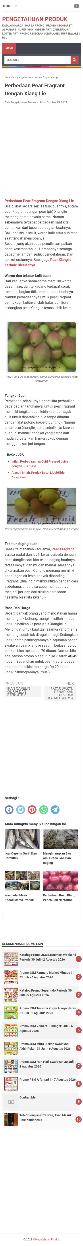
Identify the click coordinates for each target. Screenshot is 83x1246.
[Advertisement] (41, 151)
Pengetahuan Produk (35, 19)
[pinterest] (32, 809)
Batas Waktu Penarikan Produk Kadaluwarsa (60, 693)
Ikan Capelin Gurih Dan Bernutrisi (18, 692)
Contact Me (27, 1097)
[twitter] (20, 809)
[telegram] (55, 809)
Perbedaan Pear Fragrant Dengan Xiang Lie (39, 201)
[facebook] (9, 809)
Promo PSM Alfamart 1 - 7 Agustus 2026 (47, 1079)
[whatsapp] (43, 809)
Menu (9, 48)
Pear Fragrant (63, 549)
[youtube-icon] (77, 6)
